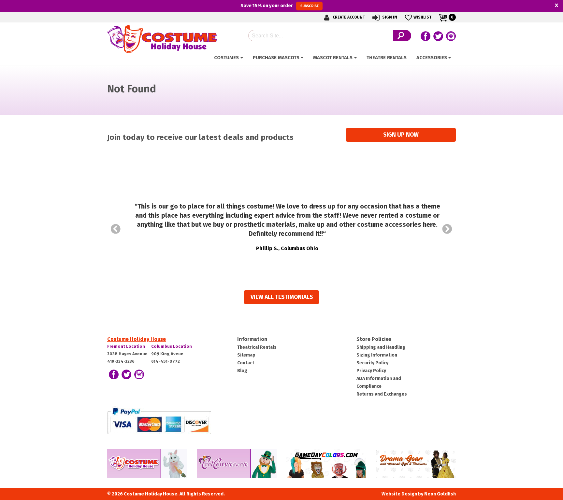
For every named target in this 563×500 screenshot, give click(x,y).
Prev (115, 229)
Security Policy (372, 363)
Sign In (389, 17)
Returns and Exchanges (381, 394)
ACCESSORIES (431, 58)
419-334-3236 (121, 361)
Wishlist (422, 17)
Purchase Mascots (276, 58)
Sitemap (246, 355)
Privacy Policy (371, 370)
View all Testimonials (282, 297)
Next (447, 229)
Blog (242, 370)
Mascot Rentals (333, 58)
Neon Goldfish (440, 494)
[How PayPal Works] (159, 421)
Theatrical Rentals (257, 347)
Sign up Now (401, 134)
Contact (245, 363)
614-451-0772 (165, 361)
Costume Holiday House (136, 339)
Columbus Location (171, 346)
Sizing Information (376, 355)
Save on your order (279, 5)
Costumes (226, 58)
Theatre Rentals (387, 58)
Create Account (348, 17)
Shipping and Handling (380, 347)
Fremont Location (126, 346)
